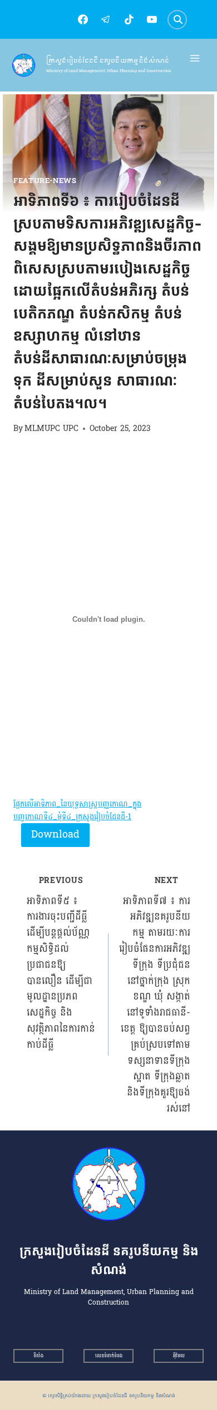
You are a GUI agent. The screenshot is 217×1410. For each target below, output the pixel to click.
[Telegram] (106, 19)
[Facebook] (83, 19)
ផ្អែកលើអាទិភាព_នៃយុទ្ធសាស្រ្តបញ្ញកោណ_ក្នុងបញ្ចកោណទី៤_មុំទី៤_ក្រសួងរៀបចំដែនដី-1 (77, 810)
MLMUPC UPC (51, 428)
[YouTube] (152, 19)
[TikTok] (129, 19)
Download (55, 834)
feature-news (45, 181)
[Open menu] (195, 58)
